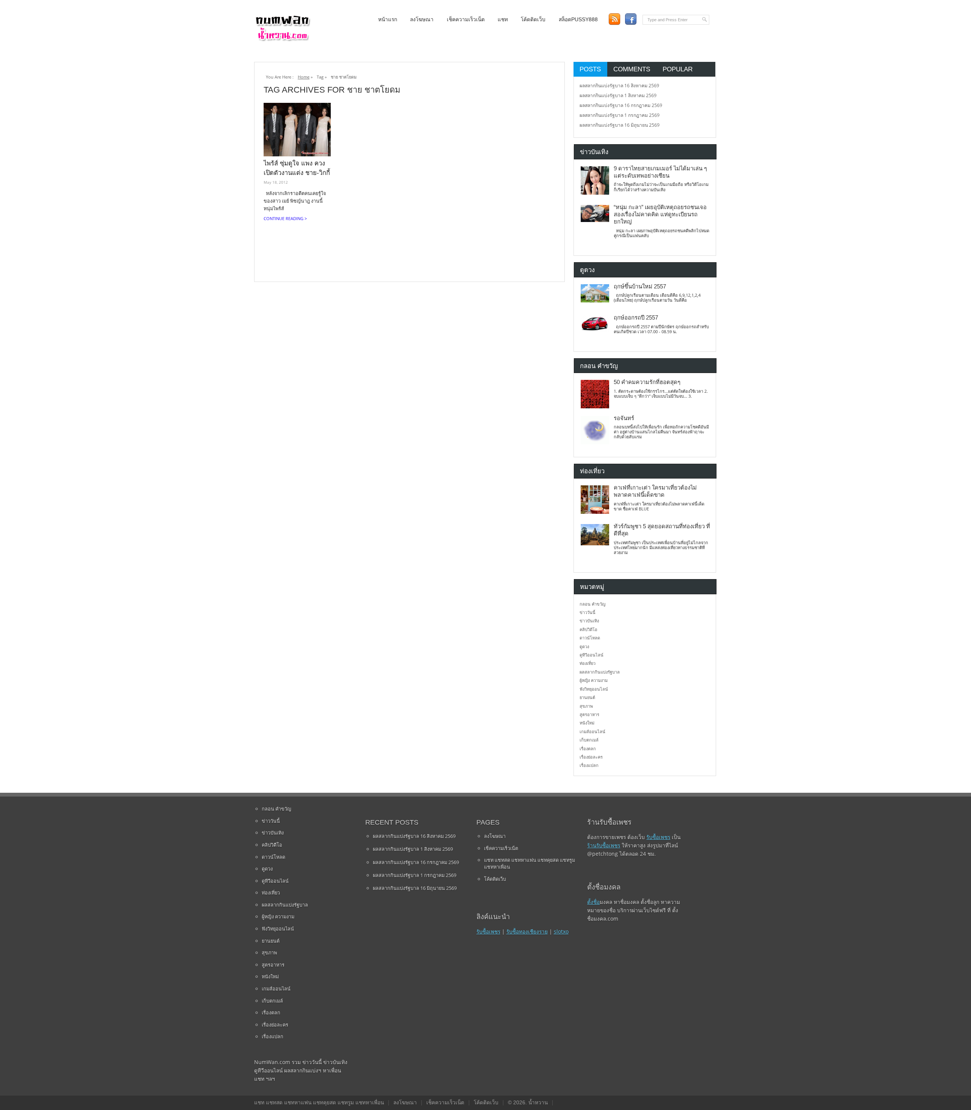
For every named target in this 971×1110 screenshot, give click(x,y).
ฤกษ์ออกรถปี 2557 (636, 318)
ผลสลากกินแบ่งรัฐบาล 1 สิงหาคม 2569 (618, 95)
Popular (678, 69)
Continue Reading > (285, 218)
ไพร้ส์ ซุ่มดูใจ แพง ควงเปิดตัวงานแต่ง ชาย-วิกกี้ (297, 168)
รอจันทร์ (624, 418)
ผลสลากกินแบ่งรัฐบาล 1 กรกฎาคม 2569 (620, 115)
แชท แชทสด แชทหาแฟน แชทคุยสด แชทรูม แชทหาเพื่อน (529, 863)
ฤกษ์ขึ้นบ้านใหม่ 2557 (640, 286)
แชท (503, 19)
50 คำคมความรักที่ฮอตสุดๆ (647, 382)
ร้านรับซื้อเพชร (603, 845)
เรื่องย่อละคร (591, 757)
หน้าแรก (387, 19)
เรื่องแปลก (589, 765)
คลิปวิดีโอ (588, 629)
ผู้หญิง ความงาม (594, 680)
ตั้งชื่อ (593, 901)
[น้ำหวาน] (282, 40)
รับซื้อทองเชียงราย (527, 931)
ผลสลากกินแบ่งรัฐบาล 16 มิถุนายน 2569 (620, 125)
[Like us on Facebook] (631, 19)
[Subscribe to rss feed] (614, 19)
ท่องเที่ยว (587, 663)
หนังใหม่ (587, 723)
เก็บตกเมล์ (589, 740)
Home (304, 77)
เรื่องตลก (588, 748)
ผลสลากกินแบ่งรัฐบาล (600, 672)
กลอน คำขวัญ (592, 604)
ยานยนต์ (587, 697)
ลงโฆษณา (422, 19)
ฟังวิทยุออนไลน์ (594, 689)
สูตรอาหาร (589, 714)
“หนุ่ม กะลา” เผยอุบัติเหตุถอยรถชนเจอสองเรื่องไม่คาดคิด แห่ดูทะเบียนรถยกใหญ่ (660, 214)
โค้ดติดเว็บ (533, 19)
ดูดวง (584, 646)
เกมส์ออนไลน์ (592, 731)
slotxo (561, 931)
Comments (631, 69)
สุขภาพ (586, 706)
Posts (590, 69)
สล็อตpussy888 (578, 19)
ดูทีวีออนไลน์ (591, 655)
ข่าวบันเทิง (589, 620)
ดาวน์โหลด (590, 638)
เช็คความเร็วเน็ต (466, 19)
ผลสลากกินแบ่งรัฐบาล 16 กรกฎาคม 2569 (621, 105)
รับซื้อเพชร (488, 931)
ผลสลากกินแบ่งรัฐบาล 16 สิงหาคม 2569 (619, 85)
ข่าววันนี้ (587, 612)
